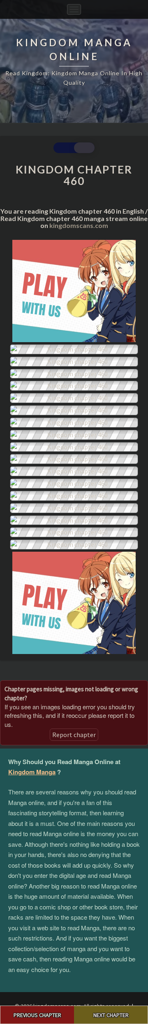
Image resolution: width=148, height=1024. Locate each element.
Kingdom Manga (32, 771)
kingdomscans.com (78, 225)
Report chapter (74, 735)
